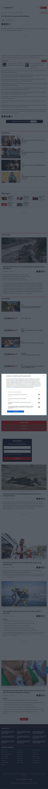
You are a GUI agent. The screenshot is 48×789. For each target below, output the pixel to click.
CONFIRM (15, 411)
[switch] (38, 394)
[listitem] (24, 392)
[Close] (44, 376)
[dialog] (24, 394)
